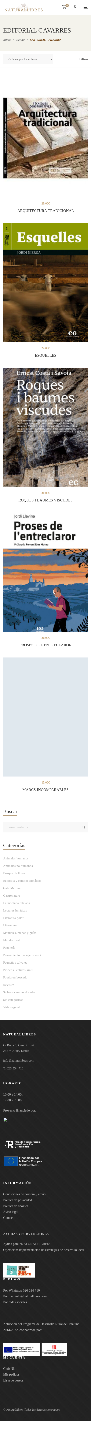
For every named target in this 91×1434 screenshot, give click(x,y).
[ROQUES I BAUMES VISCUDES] (45, 427)
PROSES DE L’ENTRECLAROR (45, 645)
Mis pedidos (11, 1374)
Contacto (9, 1218)
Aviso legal (10, 1212)
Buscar (83, 827)
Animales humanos (16, 858)
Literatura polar (13, 918)
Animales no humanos (18, 865)
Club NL (9, 1368)
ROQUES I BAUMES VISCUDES (45, 500)
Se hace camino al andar (19, 992)
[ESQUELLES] (45, 282)
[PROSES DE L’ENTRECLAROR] (45, 572)
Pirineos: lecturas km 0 (18, 970)
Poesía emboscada (15, 977)
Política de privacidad (17, 1200)
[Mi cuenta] (76, 7)
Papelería (9, 947)
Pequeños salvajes (15, 962)
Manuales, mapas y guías (19, 932)
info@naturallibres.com (31, 1296)
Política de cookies (15, 1206)
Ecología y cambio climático (22, 880)
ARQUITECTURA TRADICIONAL (45, 211)
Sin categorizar (13, 999)
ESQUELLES (45, 355)
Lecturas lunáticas (15, 910)
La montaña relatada (16, 903)
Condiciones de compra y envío (24, 1194)
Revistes (8, 985)
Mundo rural (11, 940)
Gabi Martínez (12, 888)
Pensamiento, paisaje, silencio (23, 955)
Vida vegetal (11, 1007)
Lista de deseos (13, 1380)
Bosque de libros (14, 873)
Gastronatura (11, 895)
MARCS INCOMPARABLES (45, 790)
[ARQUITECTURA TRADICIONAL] (45, 137)
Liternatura (10, 925)
